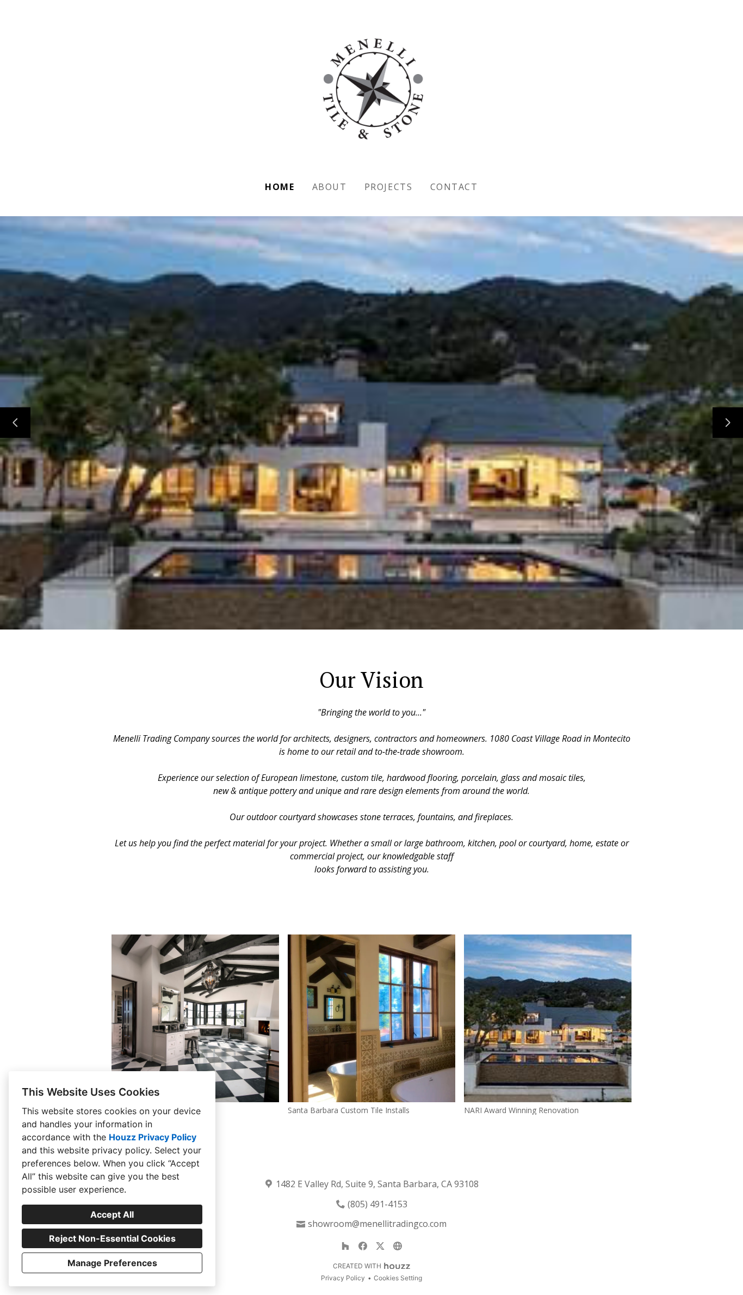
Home (279, 187)
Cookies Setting (398, 1278)
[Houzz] (345, 1246)
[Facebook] (363, 1246)
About (329, 187)
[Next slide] (728, 422)
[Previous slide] (15, 422)
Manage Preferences (112, 1262)
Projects (388, 187)
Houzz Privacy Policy (152, 1137)
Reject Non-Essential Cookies (112, 1238)
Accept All (112, 1214)
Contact (454, 187)
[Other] (398, 1246)
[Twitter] (380, 1246)
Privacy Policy (343, 1278)
